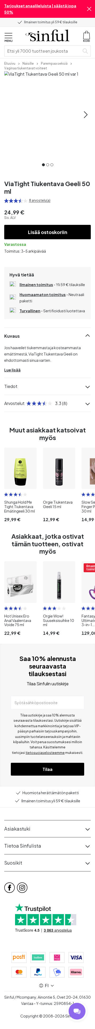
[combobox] (43, 51)
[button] (89, 9)
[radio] (6, 201)
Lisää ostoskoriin (47, 232)
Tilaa (47, 769)
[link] (9, 63)
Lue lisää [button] (12, 370)
